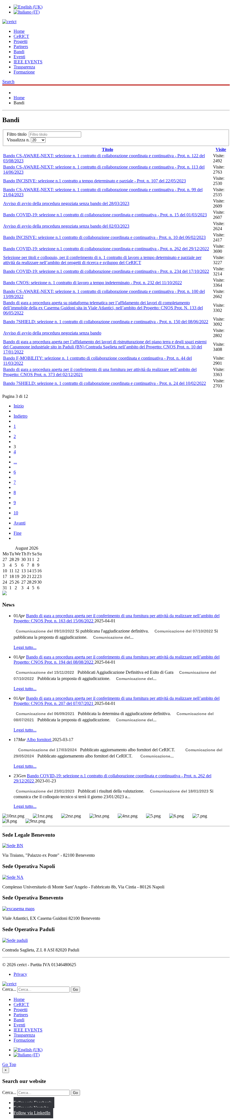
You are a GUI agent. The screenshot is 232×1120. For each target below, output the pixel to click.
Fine (18, 533)
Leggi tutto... (25, 647)
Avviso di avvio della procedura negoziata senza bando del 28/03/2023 (66, 203)
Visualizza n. (19, 139)
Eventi (19, 56)
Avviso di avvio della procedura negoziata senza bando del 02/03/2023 (66, 226)
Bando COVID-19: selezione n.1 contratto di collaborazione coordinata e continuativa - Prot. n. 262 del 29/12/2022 (106, 248)
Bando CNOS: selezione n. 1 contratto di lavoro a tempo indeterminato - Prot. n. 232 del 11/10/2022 (92, 282)
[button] (8, 81)
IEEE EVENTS (28, 61)
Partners (21, 46)
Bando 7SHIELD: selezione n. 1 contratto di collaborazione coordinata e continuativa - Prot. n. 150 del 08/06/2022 (105, 321)
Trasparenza (24, 66)
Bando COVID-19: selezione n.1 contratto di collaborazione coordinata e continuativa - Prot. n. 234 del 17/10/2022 (106, 271)
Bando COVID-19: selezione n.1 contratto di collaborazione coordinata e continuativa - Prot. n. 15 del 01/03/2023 (105, 214)
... (15, 461)
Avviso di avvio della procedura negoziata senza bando (52, 333)
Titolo (107, 149)
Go (75, 989)
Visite (221, 149)
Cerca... (9, 989)
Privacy (20, 974)
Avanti (19, 523)
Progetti (20, 41)
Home (19, 31)
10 (16, 512)
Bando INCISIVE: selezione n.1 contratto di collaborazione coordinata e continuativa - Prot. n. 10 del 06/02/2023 (104, 237)
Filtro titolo (18, 134)
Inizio (19, 405)
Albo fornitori (39, 739)
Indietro (20, 416)
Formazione (24, 72)
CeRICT (21, 36)
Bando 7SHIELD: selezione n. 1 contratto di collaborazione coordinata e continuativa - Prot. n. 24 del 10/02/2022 (104, 383)
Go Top (9, 1064)
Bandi (19, 51)
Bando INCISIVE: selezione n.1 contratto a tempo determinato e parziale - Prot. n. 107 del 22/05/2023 (94, 180)
